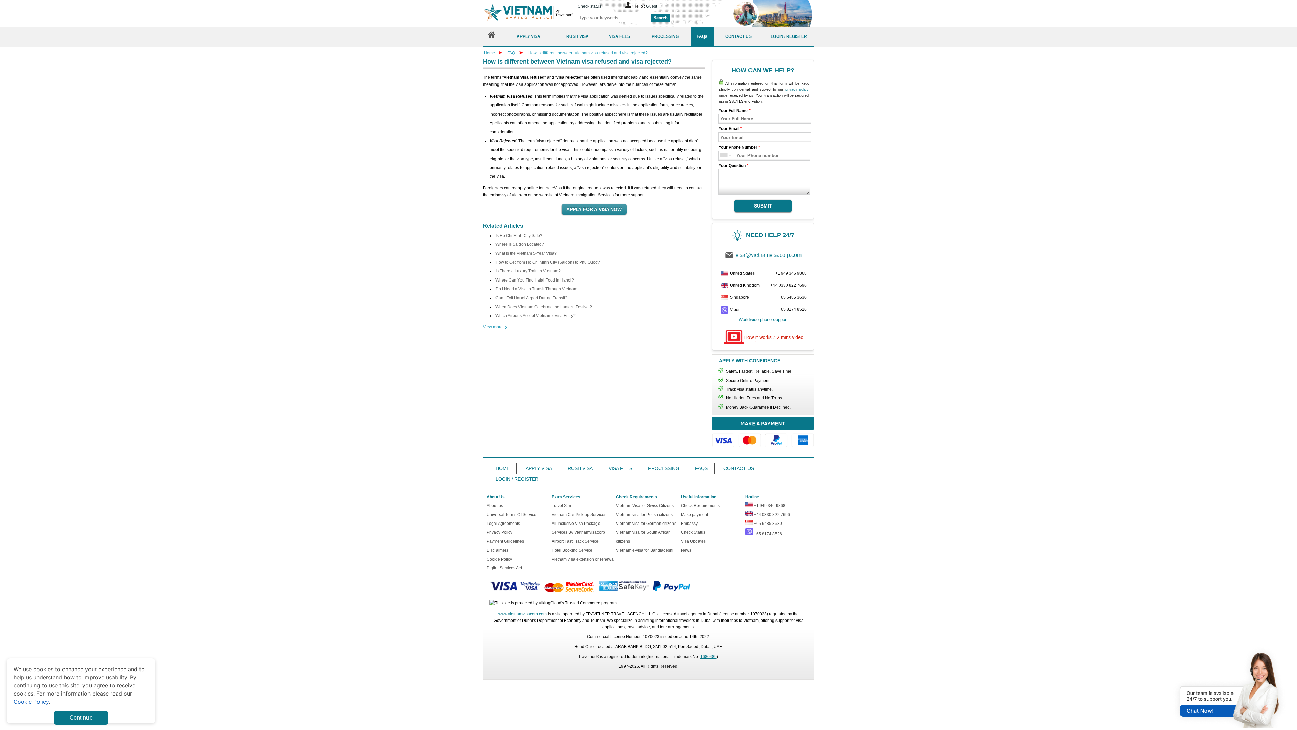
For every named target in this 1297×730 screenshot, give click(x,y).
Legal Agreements (503, 523)
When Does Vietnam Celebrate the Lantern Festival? (543, 307)
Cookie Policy (499, 559)
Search (660, 17)
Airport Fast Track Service (575, 541)
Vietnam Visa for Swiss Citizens (645, 505)
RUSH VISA (580, 468)
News (686, 550)
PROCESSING (663, 468)
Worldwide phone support (763, 319)
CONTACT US (738, 468)
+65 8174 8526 (793, 309)
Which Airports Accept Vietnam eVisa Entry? (535, 315)
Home (489, 53)
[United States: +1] (723, 155)
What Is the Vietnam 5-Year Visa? (526, 253)
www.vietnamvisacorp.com (522, 614)
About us (495, 505)
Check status (589, 6)
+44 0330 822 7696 (788, 285)
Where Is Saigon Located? (519, 244)
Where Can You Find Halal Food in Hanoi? (534, 280)
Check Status (693, 532)
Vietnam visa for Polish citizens (644, 514)
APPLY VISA (539, 468)
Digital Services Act (504, 568)
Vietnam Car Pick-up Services (579, 514)
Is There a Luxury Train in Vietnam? (528, 271)
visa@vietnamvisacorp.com (769, 255)
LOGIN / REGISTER (516, 479)
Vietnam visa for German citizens (646, 523)
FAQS (701, 468)
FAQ (511, 53)
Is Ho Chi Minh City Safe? (518, 235)
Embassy (689, 523)
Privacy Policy (499, 532)
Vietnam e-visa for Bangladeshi (644, 550)
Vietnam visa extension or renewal (583, 559)
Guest (651, 6)
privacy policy (797, 89)
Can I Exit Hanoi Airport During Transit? (531, 298)
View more (493, 327)
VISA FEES (620, 468)
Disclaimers (497, 550)
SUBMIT (763, 206)
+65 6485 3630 (793, 297)
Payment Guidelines (505, 541)
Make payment (694, 514)
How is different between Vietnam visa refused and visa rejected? (588, 53)
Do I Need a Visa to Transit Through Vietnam (536, 289)
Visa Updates (693, 541)
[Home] (492, 36)
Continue (81, 718)
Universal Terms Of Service (511, 514)
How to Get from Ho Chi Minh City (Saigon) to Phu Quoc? (547, 262)
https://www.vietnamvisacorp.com (528, 13)
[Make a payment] (763, 435)
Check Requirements (700, 505)
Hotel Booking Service (572, 550)
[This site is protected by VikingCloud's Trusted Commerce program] (553, 603)
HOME (502, 468)
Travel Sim (561, 505)
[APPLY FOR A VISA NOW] (594, 209)
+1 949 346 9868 (791, 273)
